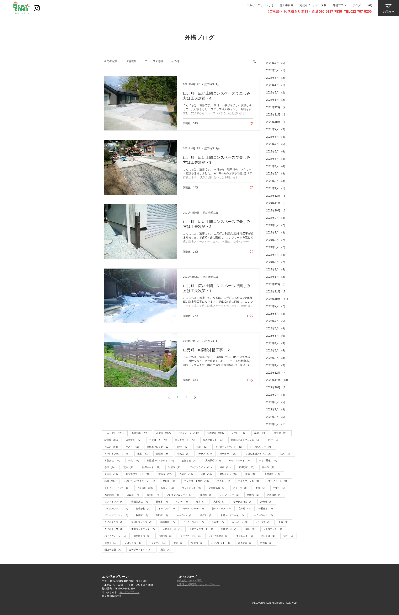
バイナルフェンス (118, 508)
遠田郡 (135, 494)
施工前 (283, 433)
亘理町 (164, 453)
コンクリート (187, 439)
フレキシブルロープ (181, 494)
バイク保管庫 (220, 535)
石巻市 (164, 501)
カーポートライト (142, 549)
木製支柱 (114, 460)
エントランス (116, 501)
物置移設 (169, 522)
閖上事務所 (115, 549)
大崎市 (255, 494)
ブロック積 (134, 542)
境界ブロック (215, 439)
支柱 (290, 535)
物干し (208, 515)
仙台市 (220, 522)
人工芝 (113, 446)
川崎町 (268, 501)
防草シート (153, 467)
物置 (144, 453)
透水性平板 (144, 535)
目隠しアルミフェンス (247, 439)
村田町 (171, 481)
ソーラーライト (264, 515)
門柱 (275, 439)
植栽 (202, 501)
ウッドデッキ (193, 487)
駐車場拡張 (219, 487)
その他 (175, 61)
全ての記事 (110, 61)
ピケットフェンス (118, 515)
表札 (135, 460)
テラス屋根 (270, 460)
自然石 (113, 542)
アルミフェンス (251, 481)
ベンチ (184, 501)
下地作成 (167, 535)
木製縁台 (276, 494)
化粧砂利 (145, 508)
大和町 (221, 501)
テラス (207, 453)
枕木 (287, 453)
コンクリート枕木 (198, 481)
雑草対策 (247, 542)
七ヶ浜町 (147, 487)
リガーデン (116, 433)
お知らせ (191, 460)
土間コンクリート (203, 529)
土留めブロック (160, 446)
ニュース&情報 (154, 61)
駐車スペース (223, 508)
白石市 (188, 474)
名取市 (165, 433)
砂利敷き (135, 439)
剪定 (180, 542)
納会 (252, 529)
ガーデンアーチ (195, 508)
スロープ (242, 487)
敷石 (252, 474)
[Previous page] (168, 397)
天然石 (268, 542)
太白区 (241, 433)
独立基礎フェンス (140, 474)
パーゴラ (265, 522)
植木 (112, 481)
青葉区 (186, 453)
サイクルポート (242, 460)
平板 (203, 446)
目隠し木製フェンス (260, 453)
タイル (225, 481)
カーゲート (186, 515)
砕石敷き (268, 508)
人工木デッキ (274, 529)
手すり (281, 487)
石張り (169, 487)
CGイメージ (191, 433)
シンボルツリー (263, 446)
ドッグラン (159, 542)
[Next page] (195, 397)
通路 (227, 467)
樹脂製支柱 (141, 501)
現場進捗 (131, 61)
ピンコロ (270, 535)
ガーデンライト (202, 467)
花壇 (262, 433)
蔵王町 (155, 494)
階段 (184, 446)
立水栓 (247, 508)
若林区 (167, 474)
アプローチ (160, 439)
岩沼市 (176, 467)
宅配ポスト (230, 474)
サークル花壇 (244, 501)
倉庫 (285, 522)
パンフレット (222, 542)
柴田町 (164, 515)
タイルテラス (116, 522)
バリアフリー (231, 494)
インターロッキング (230, 446)
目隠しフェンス (143, 522)
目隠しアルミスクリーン (141, 481)
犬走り (113, 474)
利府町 (144, 515)
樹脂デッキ (231, 529)
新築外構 (142, 433)
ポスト (134, 446)
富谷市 (270, 467)
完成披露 (217, 433)
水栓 (208, 474)
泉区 (112, 467)
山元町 (208, 494)
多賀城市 (274, 474)
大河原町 (215, 460)
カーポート (230, 453)
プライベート (280, 481)
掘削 (167, 549)
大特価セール (174, 529)
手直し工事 (246, 535)
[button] (254, 62)
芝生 (130, 467)
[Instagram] (37, 8)
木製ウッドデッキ (234, 515)
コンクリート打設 (119, 487)
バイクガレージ (117, 535)
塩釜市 (199, 542)
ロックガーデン (193, 535)
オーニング (168, 508)
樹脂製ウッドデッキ (162, 460)
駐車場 (113, 439)
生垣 (262, 487)
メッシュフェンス (119, 453)
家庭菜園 (114, 494)
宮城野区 (248, 467)
